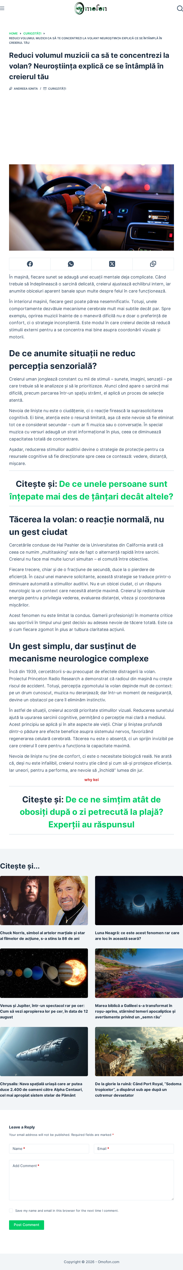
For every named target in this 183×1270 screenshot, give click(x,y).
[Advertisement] (91, 126)
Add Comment (26, 1165)
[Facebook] (30, 264)
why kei (91, 779)
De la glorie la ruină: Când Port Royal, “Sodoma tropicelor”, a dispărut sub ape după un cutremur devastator (138, 1089)
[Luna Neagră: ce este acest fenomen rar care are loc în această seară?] (139, 900)
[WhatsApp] (71, 264)
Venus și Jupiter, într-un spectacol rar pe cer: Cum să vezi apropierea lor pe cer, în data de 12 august (44, 1011)
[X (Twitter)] (112, 264)
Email (103, 1148)
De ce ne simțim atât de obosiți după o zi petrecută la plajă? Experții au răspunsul (91, 811)
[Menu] (2, 8)
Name (19, 1148)
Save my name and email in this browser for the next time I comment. (67, 1210)
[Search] (180, 8)
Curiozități (57, 88)
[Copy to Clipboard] (153, 264)
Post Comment (26, 1224)
